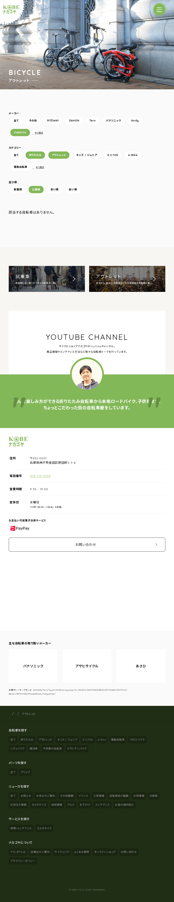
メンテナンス (102, 804)
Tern (93, 120)
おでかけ (85, 804)
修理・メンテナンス (21, 828)
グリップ (25, 772)
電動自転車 (20, 166)
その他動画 (66, 795)
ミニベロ (112, 155)
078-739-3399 (40, 476)
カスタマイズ (39, 804)
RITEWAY (53, 120)
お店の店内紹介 (124, 804)
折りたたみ (35, 155)
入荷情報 (99, 795)
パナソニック (113, 120)
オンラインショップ (105, 851)
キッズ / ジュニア (86, 155)
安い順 (55, 189)
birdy (135, 120)
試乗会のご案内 (40, 851)
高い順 (73, 189)
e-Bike (133, 155)
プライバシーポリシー (22, 860)
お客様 (154, 795)
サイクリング (62, 851)
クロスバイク (137, 739)
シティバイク (17, 748)
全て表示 (39, 132)
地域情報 (56, 804)
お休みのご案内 (45, 795)
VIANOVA (20, 132)
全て (16, 120)
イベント (83, 795)
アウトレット (59, 155)
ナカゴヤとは (18, 851)
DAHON (74, 120)
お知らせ (26, 795)
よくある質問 (81, 851)
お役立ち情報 (18, 804)
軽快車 (34, 748)
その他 (33, 120)
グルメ (70, 804)
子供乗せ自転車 (52, 748)
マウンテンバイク (77, 748)
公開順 (36, 189)
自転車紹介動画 (119, 795)
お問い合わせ (85, 544)
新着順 (18, 189)
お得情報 (138, 795)
